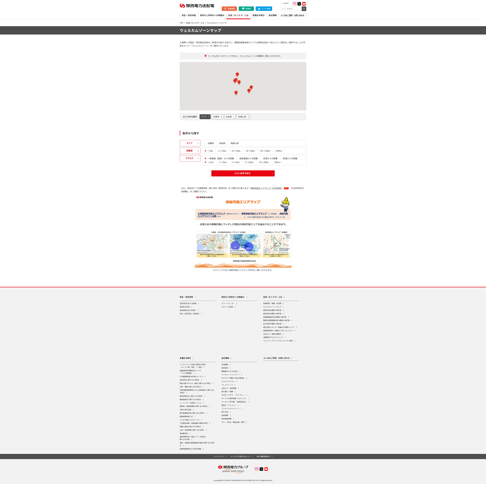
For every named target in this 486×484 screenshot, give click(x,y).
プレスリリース (227, 385)
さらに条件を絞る (242, 173)
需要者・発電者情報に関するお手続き (194, 406)
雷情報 (248, 8)
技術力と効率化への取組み (212, 15)
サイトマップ (219, 456)
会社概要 (224, 364)
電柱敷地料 (184, 433)
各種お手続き (258, 15)
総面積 (189, 150)
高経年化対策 (185, 307)
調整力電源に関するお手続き (190, 426)
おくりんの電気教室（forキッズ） (234, 398)
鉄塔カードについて (228, 405)
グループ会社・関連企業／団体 (232, 422)
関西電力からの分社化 (229, 371)
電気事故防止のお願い (188, 310)
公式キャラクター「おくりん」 (232, 395)
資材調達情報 (226, 418)
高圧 (200, 367)
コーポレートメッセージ (230, 374)
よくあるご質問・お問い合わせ (292, 15)
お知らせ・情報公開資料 (272, 334)
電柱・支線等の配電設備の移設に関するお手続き (197, 444)
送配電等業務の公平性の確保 (190, 449)
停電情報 (231, 8)
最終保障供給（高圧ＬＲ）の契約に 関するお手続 (193, 437)
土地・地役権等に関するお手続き (192, 430)
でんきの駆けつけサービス (189, 420)
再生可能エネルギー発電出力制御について (279, 327)
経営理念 (224, 368)
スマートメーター (228, 303)
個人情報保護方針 (263, 456)
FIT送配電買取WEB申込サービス (191, 376)
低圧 (193, 367)
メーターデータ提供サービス (190, 403)
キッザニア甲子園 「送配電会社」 (234, 402)
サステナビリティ (228, 381)
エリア (189, 142)
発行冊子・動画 (227, 391)
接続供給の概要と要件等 (272, 310)
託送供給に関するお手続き (189, 380)
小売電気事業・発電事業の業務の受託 (194, 423)
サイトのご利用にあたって (240, 456)
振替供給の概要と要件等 (272, 313)
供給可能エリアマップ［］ (267, 188)
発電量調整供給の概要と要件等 (274, 317)
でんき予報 (265, 8)
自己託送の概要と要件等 (272, 323)
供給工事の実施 (185, 409)
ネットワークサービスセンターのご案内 (278, 340)
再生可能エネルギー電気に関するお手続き (195, 383)
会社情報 (273, 15)
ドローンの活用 (227, 307)
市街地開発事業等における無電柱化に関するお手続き (197, 391)
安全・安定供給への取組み (189, 313)
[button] (239, 82)
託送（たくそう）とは (238, 15)
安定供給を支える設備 (188, 303)
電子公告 (224, 412)
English (286, 3)
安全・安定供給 (189, 15)
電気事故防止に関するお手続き (191, 396)
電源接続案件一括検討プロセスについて (278, 330)
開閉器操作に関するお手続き (190, 399)
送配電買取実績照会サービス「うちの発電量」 (190, 371)
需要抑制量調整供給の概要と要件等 (276, 320)
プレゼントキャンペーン (230, 408)
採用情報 (224, 415)
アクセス (189, 158)
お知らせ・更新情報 (228, 388)
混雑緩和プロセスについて (273, 337)
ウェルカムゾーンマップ (272, 307)
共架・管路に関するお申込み (190, 386)
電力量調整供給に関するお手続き (192, 413)
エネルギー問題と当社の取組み (233, 378)
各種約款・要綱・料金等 (272, 303)
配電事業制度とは (186, 416)
